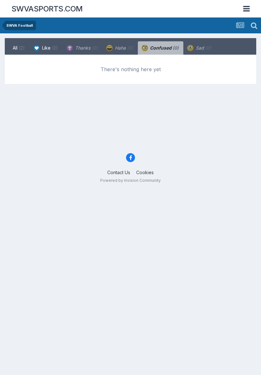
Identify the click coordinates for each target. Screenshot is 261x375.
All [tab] (19, 48)
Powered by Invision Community (130, 180)
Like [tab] (49, 48)
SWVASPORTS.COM (47, 8)
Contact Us (118, 172)
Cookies (145, 172)
